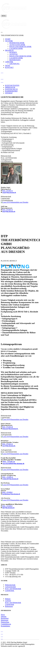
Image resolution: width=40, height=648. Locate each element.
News (3, 615)
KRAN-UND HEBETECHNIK (20, 46)
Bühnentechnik (10, 585)
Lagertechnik (9, 590)
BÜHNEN (13, 52)
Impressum (4, 620)
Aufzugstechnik (10, 587)
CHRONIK (9, 62)
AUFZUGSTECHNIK (17, 45)
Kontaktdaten (5, 626)
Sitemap (3, 616)
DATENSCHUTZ (11, 89)
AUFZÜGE (13, 54)
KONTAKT (9, 67)
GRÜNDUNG (14, 64)
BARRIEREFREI (11, 91)
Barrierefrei (5, 618)
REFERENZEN (15, 60)
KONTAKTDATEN (12, 85)
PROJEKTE (9, 50)
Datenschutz (5, 622)
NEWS (7, 65)
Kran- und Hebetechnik (13, 589)
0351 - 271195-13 (7, 210)
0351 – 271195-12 (7, 477)
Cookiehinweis (6, 624)
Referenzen (9, 606)
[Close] (2, 32)
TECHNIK (9, 41)
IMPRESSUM (10, 87)
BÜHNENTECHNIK (16, 43)
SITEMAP (8, 93)
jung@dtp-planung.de (8, 211)
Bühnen (7, 599)
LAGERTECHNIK (16, 48)
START (7, 39)
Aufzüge (8, 601)
